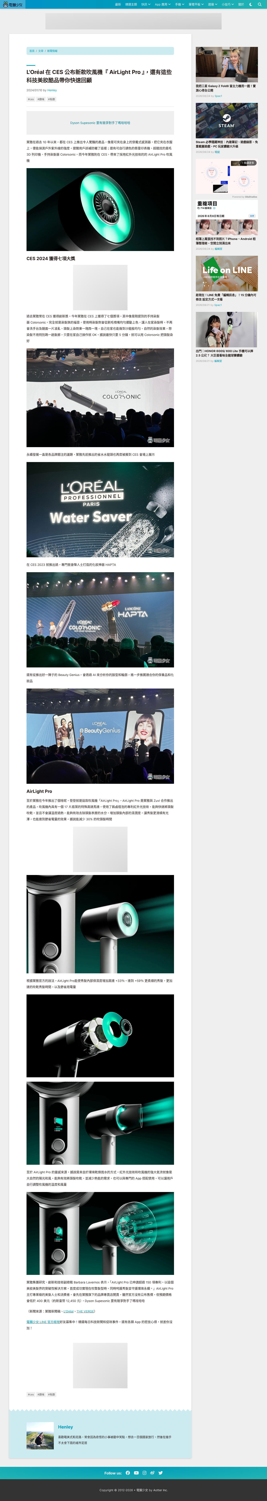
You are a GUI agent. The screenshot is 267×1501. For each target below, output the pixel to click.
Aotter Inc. (160, 1490)
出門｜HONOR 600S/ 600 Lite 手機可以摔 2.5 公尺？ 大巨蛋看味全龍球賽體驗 (224, 353)
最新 (118, 4)
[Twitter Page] (160, 1473)
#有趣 (51, 99)
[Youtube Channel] (136, 1473)
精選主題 (131, 4)
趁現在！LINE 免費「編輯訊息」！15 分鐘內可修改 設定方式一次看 (226, 297)
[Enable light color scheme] (250, 4)
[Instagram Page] (144, 1473)
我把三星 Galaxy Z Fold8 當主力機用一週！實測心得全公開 (226, 88)
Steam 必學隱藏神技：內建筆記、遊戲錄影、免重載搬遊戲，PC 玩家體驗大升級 (227, 144)
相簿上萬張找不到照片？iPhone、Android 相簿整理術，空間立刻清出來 (226, 241)
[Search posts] (259, 4)
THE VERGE (85, 1311)
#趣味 (41, 99)
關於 (241, 4)
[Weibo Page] (152, 1473)
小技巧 (226, 4)
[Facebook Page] (128, 1473)
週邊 (211, 4)
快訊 (144, 4)
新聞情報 (52, 50)
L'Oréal (69, 1311)
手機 (178, 4)
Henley (52, 90)
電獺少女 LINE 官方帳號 (43, 1322)
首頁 (32, 50)
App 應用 (161, 4)
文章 (40, 50)
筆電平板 (195, 4)
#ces (31, 99)
